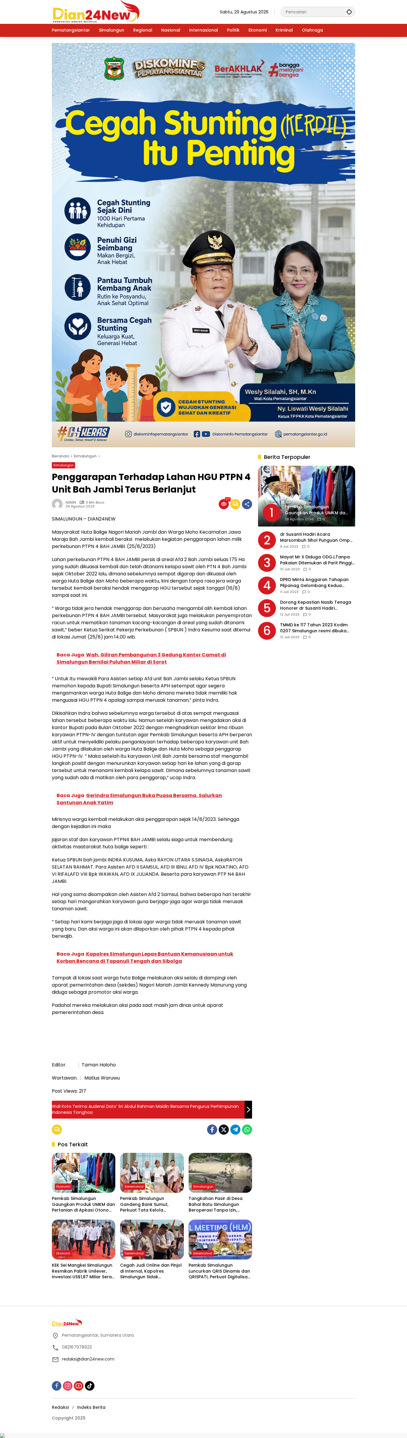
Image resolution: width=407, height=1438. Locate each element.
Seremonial (134, 1186)
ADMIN (71, 502)
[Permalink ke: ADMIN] (59, 504)
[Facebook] (212, 1130)
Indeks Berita (91, 1407)
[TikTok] (89, 1386)
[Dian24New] (96, 12)
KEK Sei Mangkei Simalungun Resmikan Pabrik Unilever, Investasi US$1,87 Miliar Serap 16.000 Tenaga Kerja (83, 1271)
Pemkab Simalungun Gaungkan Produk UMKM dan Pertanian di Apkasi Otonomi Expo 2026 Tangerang (83, 1204)
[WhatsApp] (247, 1130)
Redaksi (60, 1407)
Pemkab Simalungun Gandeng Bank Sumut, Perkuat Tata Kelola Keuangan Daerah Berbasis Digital (150, 1204)
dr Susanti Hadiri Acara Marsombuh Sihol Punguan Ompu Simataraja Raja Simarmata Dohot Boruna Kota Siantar (317, 537)
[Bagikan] (247, 504)
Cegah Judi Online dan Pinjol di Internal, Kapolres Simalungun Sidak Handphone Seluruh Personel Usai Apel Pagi (151, 1271)
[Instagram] (67, 1386)
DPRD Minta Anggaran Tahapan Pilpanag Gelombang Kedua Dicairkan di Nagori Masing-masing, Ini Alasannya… (314, 583)
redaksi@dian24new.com (88, 1359)
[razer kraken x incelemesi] (203, 1435)
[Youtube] (78, 1386)
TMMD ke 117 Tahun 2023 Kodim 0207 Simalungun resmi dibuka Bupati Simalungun (314, 628)
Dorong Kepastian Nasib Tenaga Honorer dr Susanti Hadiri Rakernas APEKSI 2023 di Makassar (317, 605)
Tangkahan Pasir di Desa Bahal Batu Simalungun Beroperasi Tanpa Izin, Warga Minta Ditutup (216, 1204)
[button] (349, 12)
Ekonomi (63, 1186)
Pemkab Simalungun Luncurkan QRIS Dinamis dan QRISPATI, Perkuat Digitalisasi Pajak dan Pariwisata (220, 1271)
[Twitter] (224, 1130)
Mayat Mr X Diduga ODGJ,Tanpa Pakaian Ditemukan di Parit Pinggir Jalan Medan (317, 560)
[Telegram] (235, 1130)
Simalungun (63, 465)
